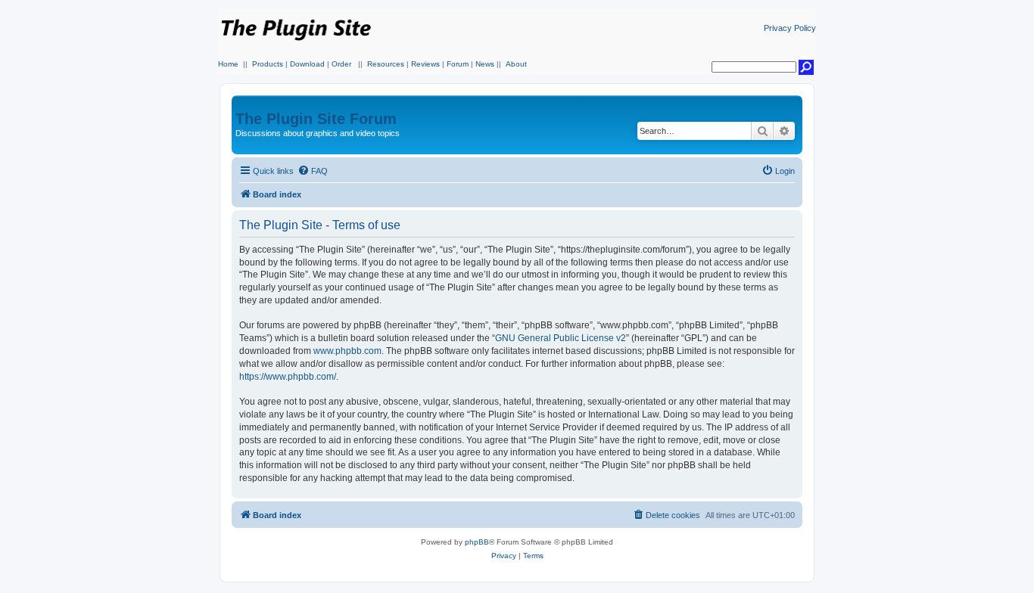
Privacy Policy (790, 28)
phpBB (477, 542)
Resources (385, 64)
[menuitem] (312, 171)
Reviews (425, 64)
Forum (458, 64)
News (484, 64)
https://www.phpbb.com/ (287, 376)
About (516, 64)
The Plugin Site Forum (316, 118)
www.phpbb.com (347, 351)
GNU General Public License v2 (560, 338)
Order (341, 64)
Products (267, 64)
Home (228, 64)
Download (307, 64)
